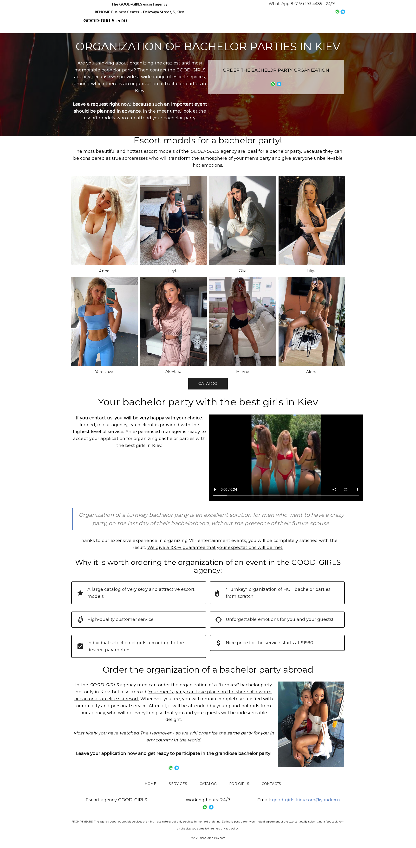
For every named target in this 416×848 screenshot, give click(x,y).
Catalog (242, 21)
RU (124, 21)
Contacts (305, 21)
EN (118, 21)
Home (185, 21)
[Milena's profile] (242, 321)
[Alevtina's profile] (173, 321)
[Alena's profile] (312, 321)
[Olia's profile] (242, 220)
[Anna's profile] (104, 220)
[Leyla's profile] (173, 220)
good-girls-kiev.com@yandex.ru (307, 800)
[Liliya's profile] (312, 220)
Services (212, 21)
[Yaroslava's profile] (104, 321)
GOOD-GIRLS (99, 20)
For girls (274, 21)
